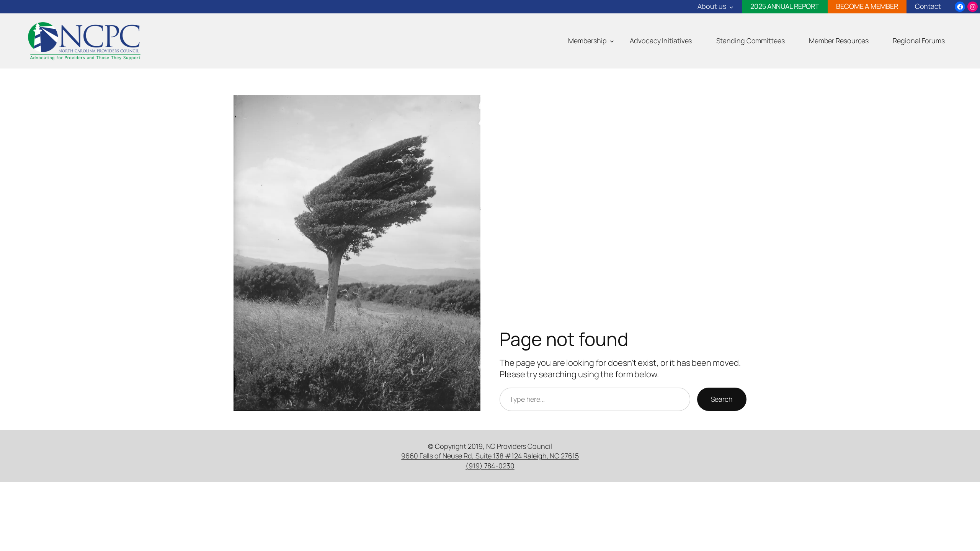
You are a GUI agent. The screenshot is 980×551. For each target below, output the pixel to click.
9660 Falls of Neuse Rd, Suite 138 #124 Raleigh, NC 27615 (489, 455)
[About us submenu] (731, 7)
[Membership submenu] (612, 41)
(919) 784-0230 (490, 465)
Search (722, 399)
